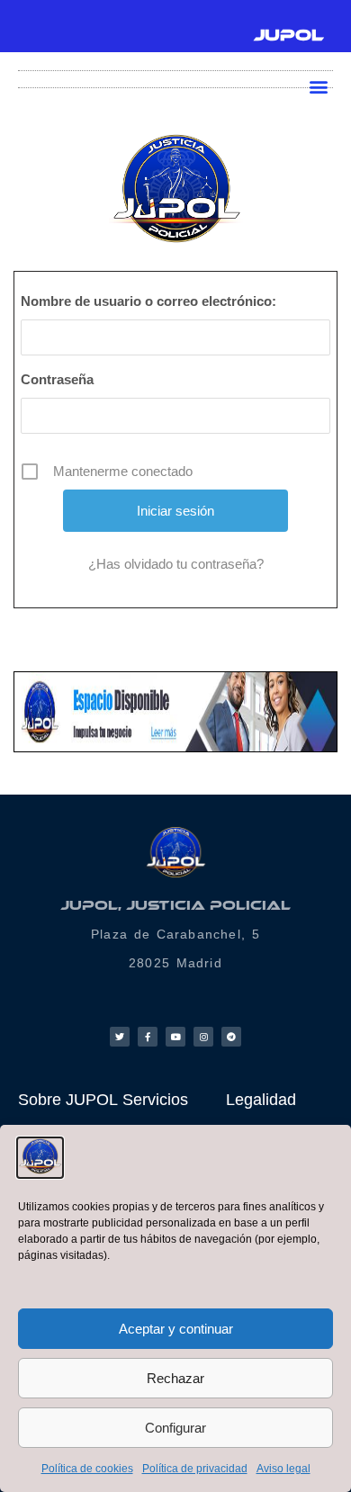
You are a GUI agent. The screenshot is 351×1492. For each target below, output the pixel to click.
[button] (318, 86)
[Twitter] (120, 1037)
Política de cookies (87, 1468)
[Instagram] (203, 1037)
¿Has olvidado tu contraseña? (176, 563)
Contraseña (57, 379)
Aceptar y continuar (176, 1328)
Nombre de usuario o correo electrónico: (148, 301)
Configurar (175, 1427)
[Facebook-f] (148, 1037)
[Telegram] (231, 1037)
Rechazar (175, 1378)
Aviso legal (283, 1468)
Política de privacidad (195, 1468)
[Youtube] (175, 1037)
